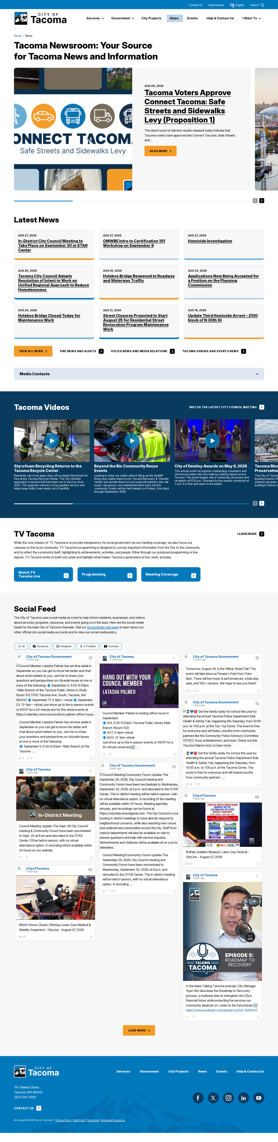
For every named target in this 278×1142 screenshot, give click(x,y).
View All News (31, 351)
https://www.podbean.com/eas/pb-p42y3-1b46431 (221, 1010)
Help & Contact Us (250, 1071)
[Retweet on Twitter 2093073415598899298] (187, 1017)
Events (221, 1071)
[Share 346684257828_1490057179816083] (258, 785)
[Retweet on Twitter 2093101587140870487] (21, 857)
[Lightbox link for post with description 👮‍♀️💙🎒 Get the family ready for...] (222, 728)
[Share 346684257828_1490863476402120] (91, 759)
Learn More (247, 533)
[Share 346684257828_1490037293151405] (175, 892)
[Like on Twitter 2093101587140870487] (27, 857)
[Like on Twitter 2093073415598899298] (194, 1017)
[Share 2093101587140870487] (91, 858)
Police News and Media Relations (139, 351)
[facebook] (198, 1097)
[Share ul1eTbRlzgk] (258, 864)
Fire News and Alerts (78, 351)
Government (149, 1071)
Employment (216, 5)
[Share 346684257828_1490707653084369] (258, 691)
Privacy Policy (63, 1120)
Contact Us (196, 5)
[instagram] (228, 1097)
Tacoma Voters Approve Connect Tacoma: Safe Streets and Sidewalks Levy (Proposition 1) (187, 106)
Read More (159, 151)
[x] (213, 1097)
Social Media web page (103, 627)
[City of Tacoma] (40, 18)
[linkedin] (243, 1097)
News (202, 1071)
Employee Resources (113, 1120)
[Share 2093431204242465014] (175, 755)
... (34, 751)
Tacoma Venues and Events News (210, 351)
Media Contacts (35, 374)
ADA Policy (79, 1120)
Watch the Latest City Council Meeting (223, 407)
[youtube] (258, 1097)
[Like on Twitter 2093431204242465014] (111, 754)
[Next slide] (261, 201)
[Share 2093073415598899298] (258, 1018)
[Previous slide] (255, 201)
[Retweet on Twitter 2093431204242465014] (104, 754)
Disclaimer (93, 1120)
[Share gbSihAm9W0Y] (91, 937)
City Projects (178, 1071)
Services (123, 1071)
